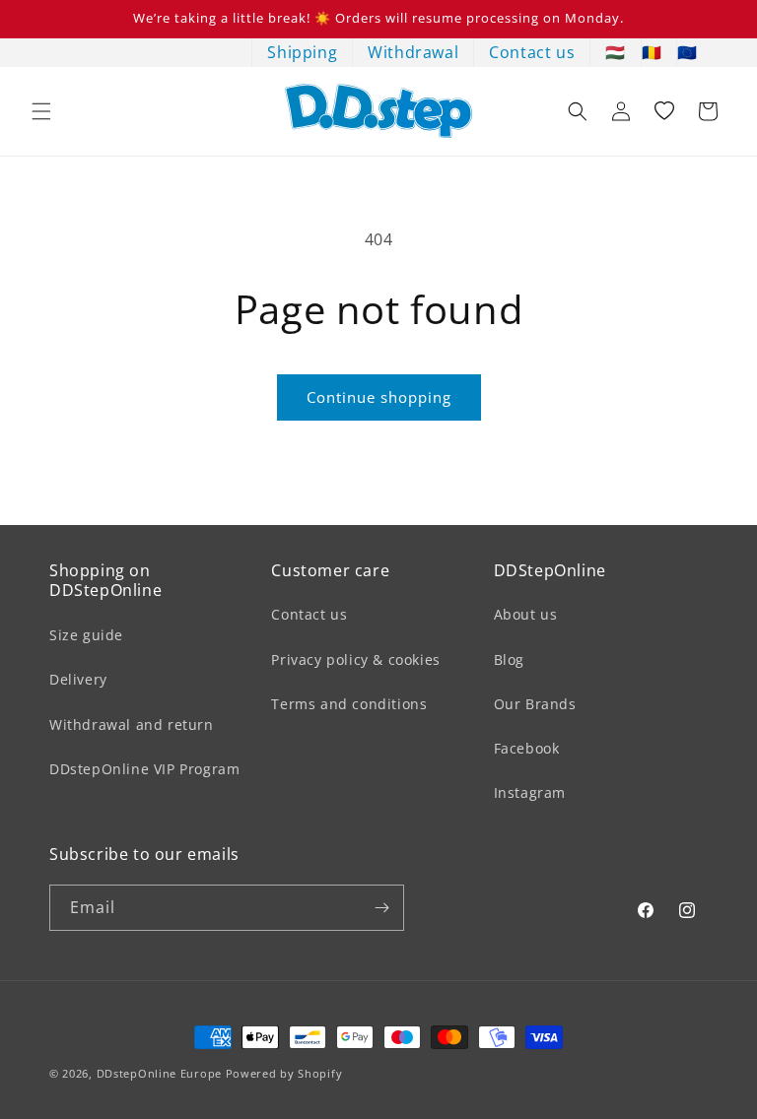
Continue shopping (379, 397)
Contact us (532, 52)
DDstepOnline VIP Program (144, 768)
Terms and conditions (349, 703)
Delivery (78, 679)
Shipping (302, 52)
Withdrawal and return (131, 724)
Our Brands (535, 703)
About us (526, 614)
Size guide (86, 634)
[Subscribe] (381, 908)
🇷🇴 (652, 52)
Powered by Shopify (284, 1073)
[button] (41, 111)
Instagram (530, 792)
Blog (509, 659)
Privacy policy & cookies (355, 659)
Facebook (527, 748)
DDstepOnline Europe (159, 1073)
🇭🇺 (615, 52)
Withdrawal (413, 52)
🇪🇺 (687, 52)
